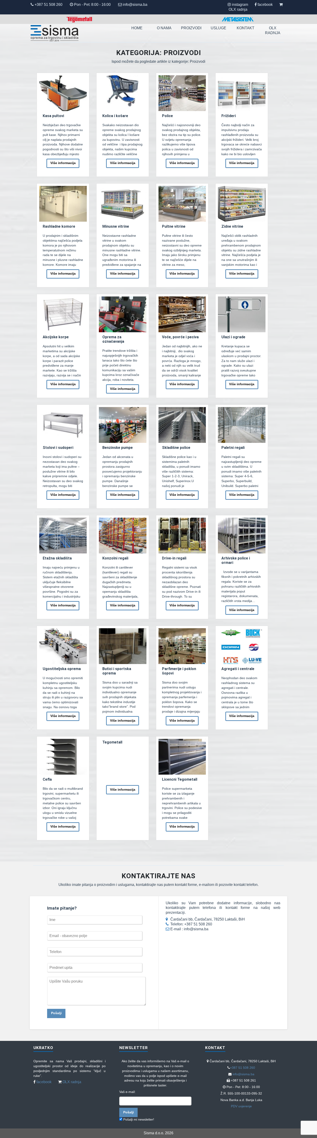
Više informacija (63, 163)
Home (136, 28)
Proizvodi (191, 28)
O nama (164, 28)
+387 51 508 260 (48, 5)
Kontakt (245, 28)
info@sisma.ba (135, 5)
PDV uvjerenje (241, 1106)
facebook (265, 5)
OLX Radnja (272, 30)
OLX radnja (238, 9)
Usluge (218, 28)
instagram (240, 5)
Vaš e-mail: (127, 1092)
